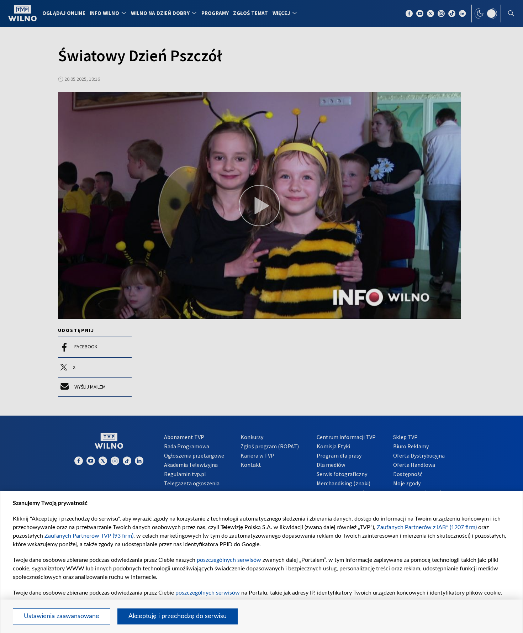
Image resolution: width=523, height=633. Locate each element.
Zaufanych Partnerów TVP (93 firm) (88, 536)
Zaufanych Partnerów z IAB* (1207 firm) (427, 527)
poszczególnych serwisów (229, 560)
